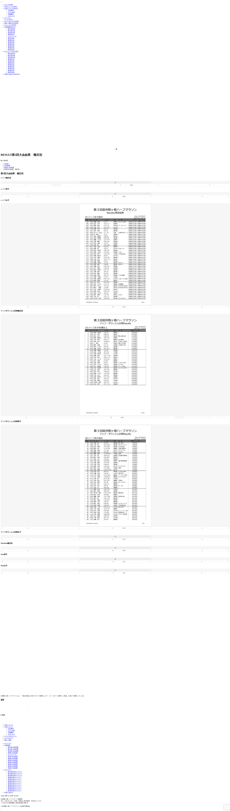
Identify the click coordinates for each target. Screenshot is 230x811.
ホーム (8, 4)
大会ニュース (10, 6)
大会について (11, 8)
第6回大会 (11, 40)
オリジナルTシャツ (10, 736)
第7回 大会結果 (13, 756)
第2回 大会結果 (13, 766)
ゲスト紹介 (11, 12)
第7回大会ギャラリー (15, 779)
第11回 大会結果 (13, 749)
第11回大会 (11, 30)
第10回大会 (11, 32)
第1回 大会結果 (13, 768)
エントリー (10, 25)
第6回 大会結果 (13, 758)
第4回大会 (11, 44)
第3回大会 (11, 46)
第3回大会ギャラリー (15, 787)
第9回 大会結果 (13, 753)
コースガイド (11, 21)
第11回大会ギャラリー (15, 773)
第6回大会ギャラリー (15, 781)
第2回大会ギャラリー (15, 788)
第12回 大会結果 (13, 747)
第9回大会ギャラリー (15, 777)
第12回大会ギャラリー (15, 771)
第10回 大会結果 (13, 751)
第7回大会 (11, 38)
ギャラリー (11, 51)
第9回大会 (11, 34)
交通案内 (11, 14)
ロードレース (12, 36)
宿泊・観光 (11, 23)
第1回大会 (11, 49)
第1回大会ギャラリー (15, 790)
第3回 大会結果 (9, 167)
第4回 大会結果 (13, 762)
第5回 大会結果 (13, 760)
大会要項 (11, 10)
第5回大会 (11, 42)
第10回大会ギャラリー (15, 775)
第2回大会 (11, 47)
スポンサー (11, 16)
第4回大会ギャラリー (15, 785)
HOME (6, 164)
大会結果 (10, 27)
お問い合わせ (12, 74)
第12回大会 (11, 29)
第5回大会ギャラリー (15, 783)
